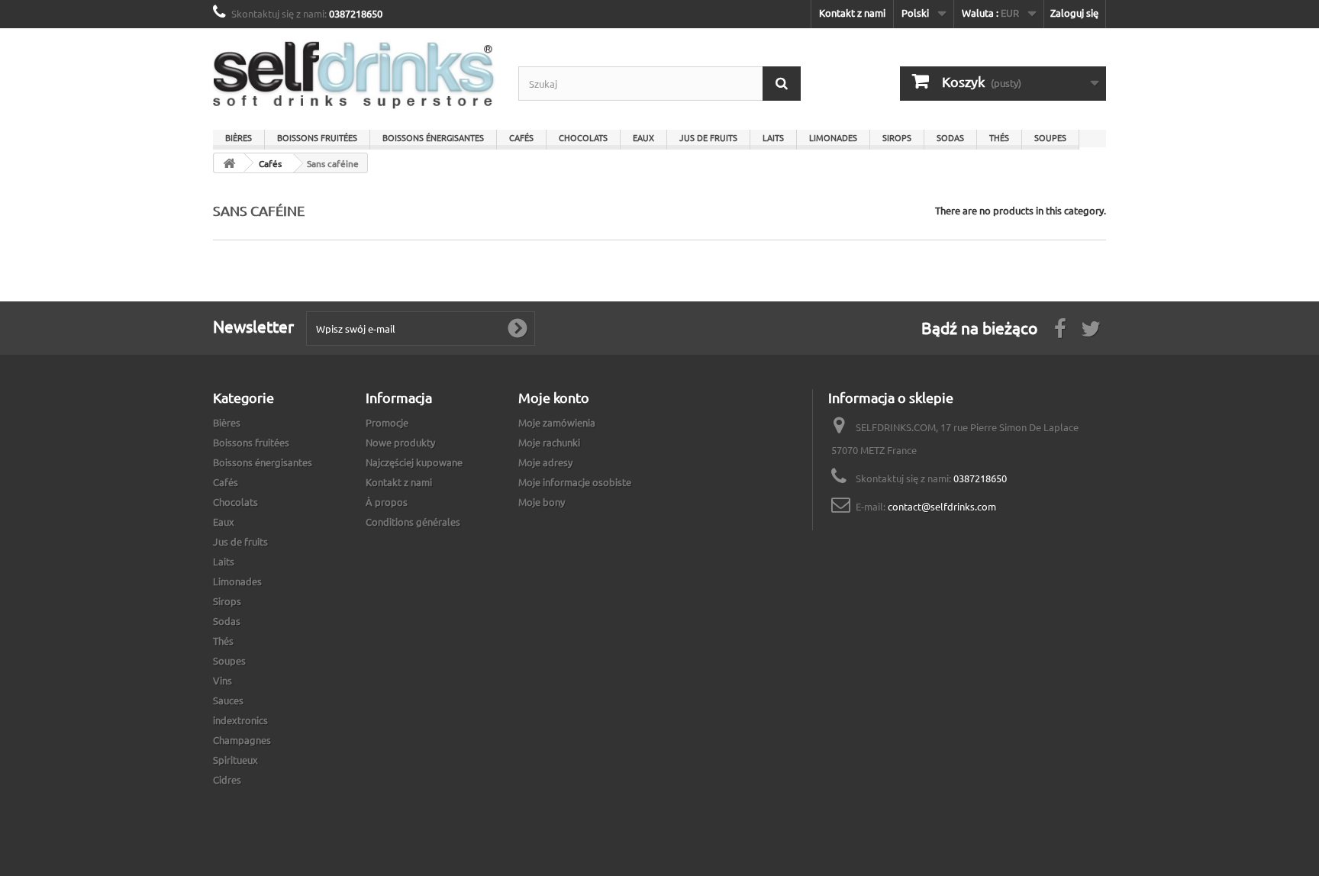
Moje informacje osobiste (574, 481)
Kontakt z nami (852, 12)
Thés (999, 137)
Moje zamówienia (556, 422)
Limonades (833, 137)
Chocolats (583, 137)
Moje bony (541, 501)
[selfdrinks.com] (354, 75)
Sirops (896, 137)
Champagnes (242, 739)
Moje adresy (545, 462)
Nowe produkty (400, 442)
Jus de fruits (708, 137)
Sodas (950, 137)
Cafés (521, 137)
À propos (387, 501)
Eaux (643, 137)
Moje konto (553, 397)
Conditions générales (413, 521)
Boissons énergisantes (433, 137)
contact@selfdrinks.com (942, 506)
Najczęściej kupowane (414, 462)
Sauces (228, 700)
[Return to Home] (228, 162)
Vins (222, 680)
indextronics (240, 719)
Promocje (387, 422)
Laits (773, 137)
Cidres (227, 779)
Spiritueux (235, 759)
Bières (238, 137)
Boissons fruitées (317, 137)
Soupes (1050, 137)
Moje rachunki (549, 442)
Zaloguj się (1074, 12)
